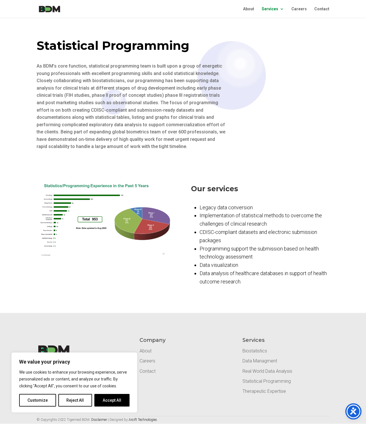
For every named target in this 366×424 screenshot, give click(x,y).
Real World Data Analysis (267, 371)
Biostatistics (254, 351)
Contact (321, 9)
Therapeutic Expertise (264, 391)
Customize (37, 400)
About (248, 9)
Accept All (112, 400)
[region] (74, 382)
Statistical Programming (266, 381)
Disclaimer (99, 420)
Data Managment (259, 361)
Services (270, 9)
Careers (299, 9)
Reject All (75, 400)
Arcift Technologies (143, 420)
